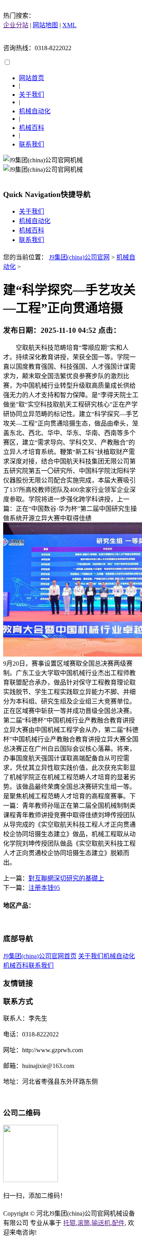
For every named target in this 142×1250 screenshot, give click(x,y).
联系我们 (31, 144)
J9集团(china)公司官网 (79, 257)
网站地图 (45, 25)
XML (69, 25)
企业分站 (15, 25)
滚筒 (83, 1223)
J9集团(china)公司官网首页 (40, 956)
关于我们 (31, 94)
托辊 (69, 1223)
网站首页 (31, 78)
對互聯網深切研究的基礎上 (66, 878)
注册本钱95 (44, 887)
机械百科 (31, 127)
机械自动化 (34, 111)
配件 (118, 1223)
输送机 (101, 1223)
